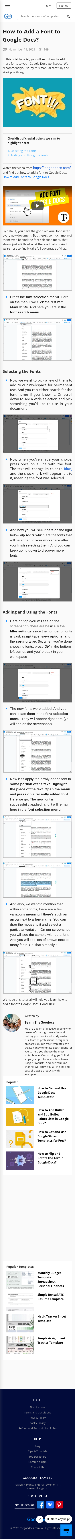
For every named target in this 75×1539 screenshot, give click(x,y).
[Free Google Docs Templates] (8, 16)
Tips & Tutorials (37, 1451)
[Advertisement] (37, 1219)
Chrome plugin (37, 1462)
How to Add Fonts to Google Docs (26, 177)
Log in (47, 5)
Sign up (63, 5)
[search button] (68, 16)
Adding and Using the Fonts (29, 155)
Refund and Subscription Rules (38, 1428)
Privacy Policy (37, 1417)
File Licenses (37, 1407)
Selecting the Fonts (24, 151)
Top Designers (37, 1456)
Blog (37, 1446)
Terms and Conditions (37, 1412)
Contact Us (37, 1467)
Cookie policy (38, 1423)
